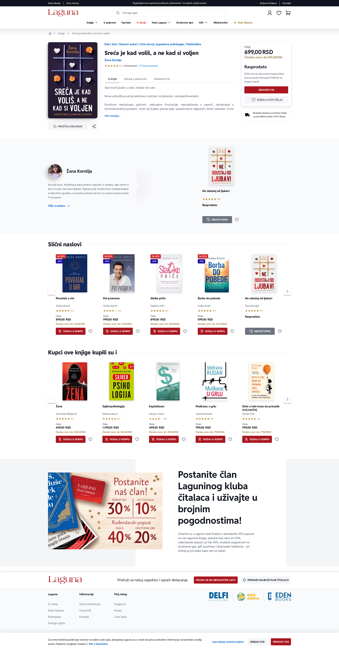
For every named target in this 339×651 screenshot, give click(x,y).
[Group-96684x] (279, 596)
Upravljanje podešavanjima (228, 641)
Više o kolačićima (98, 644)
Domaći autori (128, 44)
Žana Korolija (113, 60)
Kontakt (286, 3)
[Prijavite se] (270, 13)
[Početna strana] (64, 13)
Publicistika (193, 44)
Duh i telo (111, 44)
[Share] (93, 126)
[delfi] (218, 596)
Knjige (61, 33)
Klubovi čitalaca (268, 3)
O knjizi (112, 79)
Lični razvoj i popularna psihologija (162, 44)
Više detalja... (112, 115)
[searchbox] (169, 13)
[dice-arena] (248, 596)
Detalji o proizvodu (135, 79)
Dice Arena (73, 3)
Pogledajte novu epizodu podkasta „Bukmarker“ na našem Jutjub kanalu (169, 3)
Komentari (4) (162, 79)
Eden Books (54, 3)
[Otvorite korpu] (288, 13)
